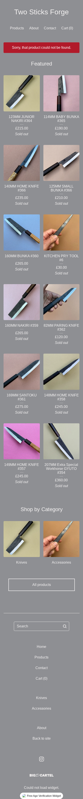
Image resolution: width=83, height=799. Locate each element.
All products (41, 585)
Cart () (67, 28)
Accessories (41, 708)
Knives (41, 698)
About (34, 28)
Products (17, 28)
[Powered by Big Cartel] (42, 775)
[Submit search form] (65, 626)
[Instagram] (42, 759)
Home (41, 647)
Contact (50, 28)
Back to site (42, 738)
